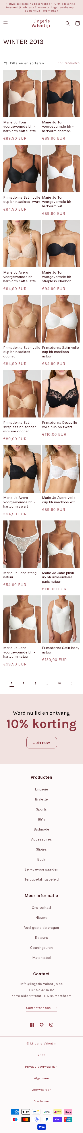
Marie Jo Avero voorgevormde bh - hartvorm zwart (19, 502)
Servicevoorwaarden (41, 869)
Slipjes (41, 849)
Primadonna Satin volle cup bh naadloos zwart (22, 199)
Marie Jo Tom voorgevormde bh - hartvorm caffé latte (19, 126)
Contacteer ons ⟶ (41, 1008)
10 (59, 683)
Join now (41, 742)
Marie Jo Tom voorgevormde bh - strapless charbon (58, 276)
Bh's (41, 819)
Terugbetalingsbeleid (41, 879)
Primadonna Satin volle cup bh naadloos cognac (21, 351)
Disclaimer (41, 1101)
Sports (41, 809)
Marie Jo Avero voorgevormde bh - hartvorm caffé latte (19, 276)
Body (41, 859)
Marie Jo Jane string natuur (20, 575)
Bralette (41, 799)
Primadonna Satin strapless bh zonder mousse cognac (19, 426)
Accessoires (41, 839)
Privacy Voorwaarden (41, 1066)
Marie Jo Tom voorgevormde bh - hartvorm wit (58, 201)
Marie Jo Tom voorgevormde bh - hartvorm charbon (58, 126)
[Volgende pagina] (71, 683)
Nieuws (41, 917)
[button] (5, 23)
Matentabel (41, 958)
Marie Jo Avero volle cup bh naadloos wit (59, 500)
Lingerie (41, 789)
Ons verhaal (41, 907)
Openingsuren (41, 948)
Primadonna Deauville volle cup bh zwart (59, 424)
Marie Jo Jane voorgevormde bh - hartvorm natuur (19, 652)
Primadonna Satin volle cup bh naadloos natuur (60, 351)
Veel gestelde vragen (41, 927)
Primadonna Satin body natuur (61, 650)
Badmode (41, 829)
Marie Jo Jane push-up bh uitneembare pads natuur (59, 577)
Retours (41, 937)
